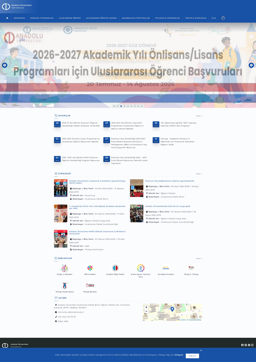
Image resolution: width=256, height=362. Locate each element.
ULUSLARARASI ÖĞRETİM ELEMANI (101, 18)
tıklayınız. (179, 355)
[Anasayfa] (7, 18)
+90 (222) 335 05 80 (67, 317)
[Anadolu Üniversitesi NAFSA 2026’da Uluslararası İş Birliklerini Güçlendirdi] (60, 239)
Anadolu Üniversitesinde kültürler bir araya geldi (167, 206)
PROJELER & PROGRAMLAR (167, 18)
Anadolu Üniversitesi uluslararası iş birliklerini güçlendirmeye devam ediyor (97, 182)
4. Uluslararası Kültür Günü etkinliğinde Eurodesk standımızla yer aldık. (97, 207)
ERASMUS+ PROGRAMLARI (41, 18)
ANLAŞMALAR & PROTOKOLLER (136, 18)
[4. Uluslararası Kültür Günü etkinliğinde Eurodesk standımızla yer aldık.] (60, 214)
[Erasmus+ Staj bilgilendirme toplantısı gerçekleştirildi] (136, 188)
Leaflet (182, 320)
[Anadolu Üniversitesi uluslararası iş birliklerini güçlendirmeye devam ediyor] (60, 189)
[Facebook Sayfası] (242, 345)
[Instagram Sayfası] (249, 345)
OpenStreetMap (195, 320)
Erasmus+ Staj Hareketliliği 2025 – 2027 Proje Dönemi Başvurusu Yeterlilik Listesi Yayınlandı (129, 160)
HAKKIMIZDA (19, 18)
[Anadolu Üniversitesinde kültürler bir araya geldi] (136, 213)
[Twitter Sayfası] (246, 345)
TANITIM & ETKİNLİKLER (195, 18)
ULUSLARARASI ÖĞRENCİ (70, 18)
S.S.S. (214, 18)
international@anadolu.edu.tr (71, 312)
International (17, 8)
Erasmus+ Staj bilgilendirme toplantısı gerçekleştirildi (169, 181)
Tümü (198, 116)
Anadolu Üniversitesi (21, 5)
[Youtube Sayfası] (252, 345)
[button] (172, 309)
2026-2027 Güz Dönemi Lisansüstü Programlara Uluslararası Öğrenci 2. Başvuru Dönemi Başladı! (127, 126)
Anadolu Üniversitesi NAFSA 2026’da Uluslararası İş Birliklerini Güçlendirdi (97, 232)
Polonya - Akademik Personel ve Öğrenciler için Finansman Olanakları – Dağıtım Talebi (178, 142)
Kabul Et (192, 356)
